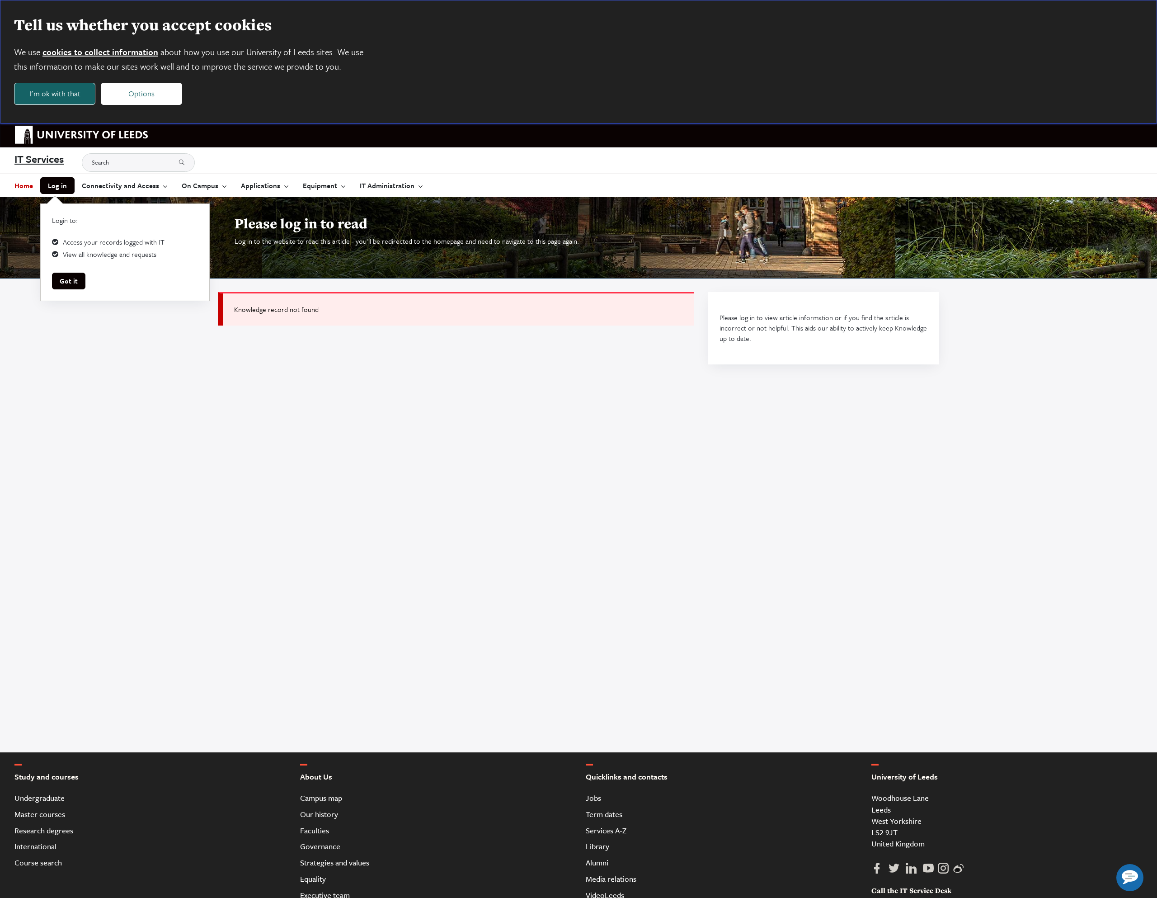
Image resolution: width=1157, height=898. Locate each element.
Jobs (593, 797)
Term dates (604, 814)
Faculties (314, 830)
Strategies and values (334, 862)
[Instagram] (946, 871)
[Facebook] (880, 871)
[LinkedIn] (914, 871)
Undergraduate (39, 797)
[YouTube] (931, 871)
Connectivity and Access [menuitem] (120, 185)
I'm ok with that (54, 93)
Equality (313, 878)
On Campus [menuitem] (200, 185)
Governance (320, 846)
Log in (57, 185)
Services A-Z (606, 830)
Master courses (39, 814)
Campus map (321, 797)
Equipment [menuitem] (320, 185)
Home (23, 185)
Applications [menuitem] (260, 185)
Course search (38, 862)
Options (141, 93)
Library (597, 846)
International (35, 846)
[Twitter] (897, 871)
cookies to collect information (100, 52)
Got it (69, 281)
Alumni (597, 862)
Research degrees (43, 830)
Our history (319, 814)
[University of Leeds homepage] (77, 135)
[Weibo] (960, 871)
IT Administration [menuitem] (387, 185)
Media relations (611, 878)
